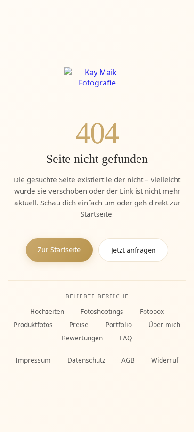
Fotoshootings (102, 311)
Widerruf (164, 360)
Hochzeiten (47, 311)
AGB (128, 360)
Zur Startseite (59, 249)
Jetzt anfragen (133, 250)
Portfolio (118, 324)
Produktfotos (33, 324)
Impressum (33, 360)
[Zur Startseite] (97, 85)
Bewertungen (82, 337)
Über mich (164, 324)
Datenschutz (86, 360)
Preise (79, 324)
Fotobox (152, 311)
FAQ (126, 337)
